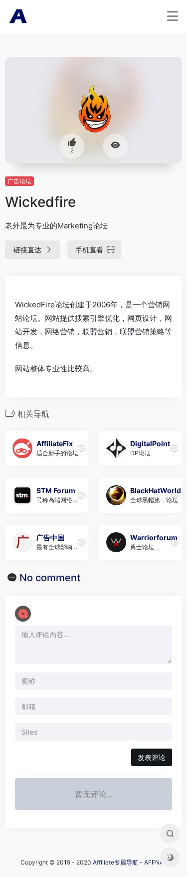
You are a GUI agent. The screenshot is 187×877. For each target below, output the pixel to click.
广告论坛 (19, 181)
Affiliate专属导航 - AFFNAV (130, 862)
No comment (49, 578)
